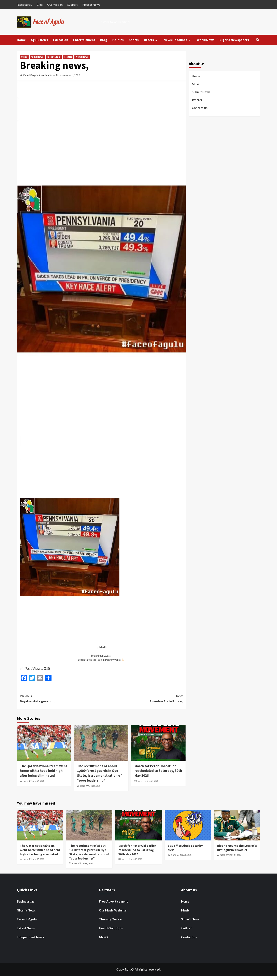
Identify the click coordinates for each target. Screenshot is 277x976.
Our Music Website (113, 910)
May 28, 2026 (152, 781)
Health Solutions (111, 928)
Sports (134, 40)
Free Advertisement (113, 901)
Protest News (91, 4)
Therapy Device (110, 919)
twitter (197, 99)
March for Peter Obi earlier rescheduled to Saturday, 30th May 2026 (158, 771)
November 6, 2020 (70, 75)
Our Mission (55, 4)
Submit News (201, 92)
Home (21, 40)
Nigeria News (26, 910)
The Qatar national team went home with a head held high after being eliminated (43, 771)
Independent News (30, 937)
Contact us (199, 107)
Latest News (26, 928)
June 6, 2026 (94, 785)
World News (205, 40)
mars (25, 781)
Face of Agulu (27, 919)
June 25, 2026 (38, 781)
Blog (40, 4)
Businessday (25, 901)
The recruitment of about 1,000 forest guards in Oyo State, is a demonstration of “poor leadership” (99, 773)
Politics (118, 40)
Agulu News (39, 40)
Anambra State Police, (166, 698)
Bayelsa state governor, (38, 698)
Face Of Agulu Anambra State (39, 75)
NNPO (103, 937)
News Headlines (175, 40)
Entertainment (84, 40)
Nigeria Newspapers (234, 40)
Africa (24, 56)
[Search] (257, 39)
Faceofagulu (24, 4)
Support (72, 4)
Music (196, 84)
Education (60, 40)
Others (149, 40)
